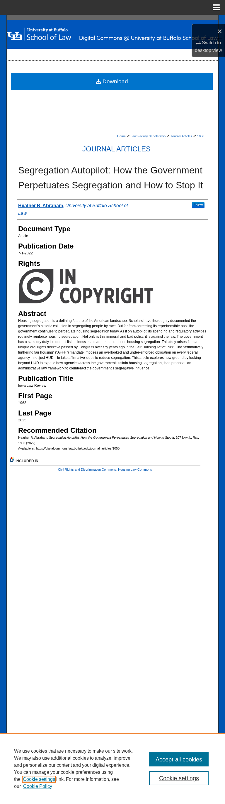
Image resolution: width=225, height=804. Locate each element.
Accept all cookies (179, 759)
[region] (112, 768)
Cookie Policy (37, 786)
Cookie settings (39, 779)
